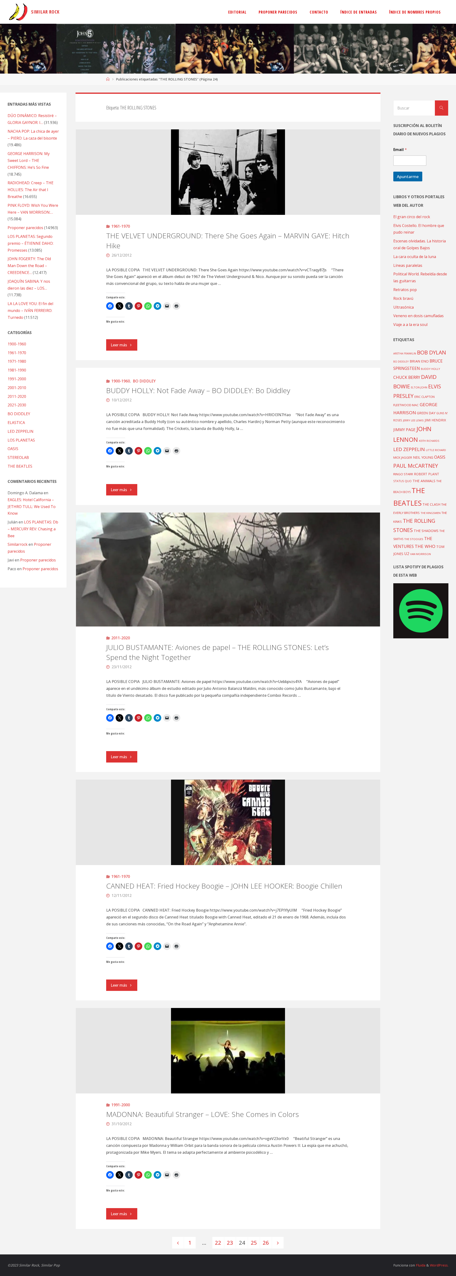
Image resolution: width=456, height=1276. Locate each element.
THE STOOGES (413, 539)
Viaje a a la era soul (410, 324)
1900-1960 (120, 381)
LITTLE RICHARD (436, 450)
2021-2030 (17, 405)
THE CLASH (431, 504)
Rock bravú (403, 298)
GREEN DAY (426, 413)
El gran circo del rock (411, 216)
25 (254, 1242)
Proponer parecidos (38, 560)
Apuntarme (408, 176)
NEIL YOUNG (423, 457)
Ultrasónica (403, 307)
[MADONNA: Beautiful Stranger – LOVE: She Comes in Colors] (228, 1050)
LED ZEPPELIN (20, 431)
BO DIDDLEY (144, 381)
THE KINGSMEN (431, 513)
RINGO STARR (403, 474)
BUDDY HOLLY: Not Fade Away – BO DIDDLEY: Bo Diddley (198, 390)
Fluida (420, 1265)
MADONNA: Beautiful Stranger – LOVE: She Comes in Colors (202, 1114)
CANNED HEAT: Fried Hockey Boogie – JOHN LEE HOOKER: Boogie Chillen (224, 886)
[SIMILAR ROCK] (18, 11)
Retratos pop (405, 289)
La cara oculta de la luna (414, 256)
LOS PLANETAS (21, 440)
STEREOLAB (18, 457)
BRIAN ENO (419, 361)
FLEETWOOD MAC (406, 405)
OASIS (13, 448)
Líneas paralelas (407, 265)
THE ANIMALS (424, 480)
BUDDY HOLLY (430, 369)
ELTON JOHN (419, 387)
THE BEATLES (20, 466)
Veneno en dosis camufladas (418, 315)
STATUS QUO (402, 481)
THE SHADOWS (426, 530)
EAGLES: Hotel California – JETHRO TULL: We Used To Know (32, 506)
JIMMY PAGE (404, 429)
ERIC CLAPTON (424, 397)
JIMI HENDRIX (435, 420)
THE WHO (425, 546)
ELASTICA (16, 422)
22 (218, 1242)
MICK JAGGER (402, 457)
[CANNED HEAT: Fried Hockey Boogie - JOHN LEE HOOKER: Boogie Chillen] (228, 822)
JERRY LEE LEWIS (413, 420)
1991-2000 (120, 1104)
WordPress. (439, 1265)
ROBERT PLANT (426, 474)
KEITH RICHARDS (429, 441)
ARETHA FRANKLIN (404, 353)
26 (266, 1242)
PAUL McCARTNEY (415, 465)
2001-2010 (17, 387)
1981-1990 (17, 370)
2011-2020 (120, 637)
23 (230, 1242)
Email (400, 149)
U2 (406, 553)
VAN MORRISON (420, 554)
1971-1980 (17, 361)
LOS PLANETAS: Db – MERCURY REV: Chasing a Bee (33, 528)
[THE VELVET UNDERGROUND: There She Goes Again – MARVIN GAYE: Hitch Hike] (228, 172)
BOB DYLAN (431, 352)
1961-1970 (120, 226)
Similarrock (18, 544)
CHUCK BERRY (406, 377)
